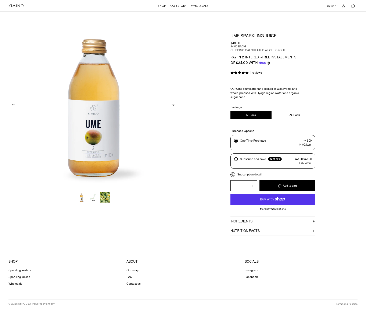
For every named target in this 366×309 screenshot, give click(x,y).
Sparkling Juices (19, 277)
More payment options (273, 208)
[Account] (343, 5)
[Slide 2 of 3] (93, 197)
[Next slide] (174, 105)
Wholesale (15, 283)
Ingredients (241, 221)
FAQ (129, 277)
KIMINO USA (23, 303)
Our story (132, 270)
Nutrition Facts (245, 231)
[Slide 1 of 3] (81, 197)
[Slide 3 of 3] (105, 197)
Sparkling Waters (19, 270)
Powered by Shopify (43, 303)
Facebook (251, 277)
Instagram (251, 270)
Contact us (133, 283)
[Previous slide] (11, 105)
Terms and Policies (347, 303)
